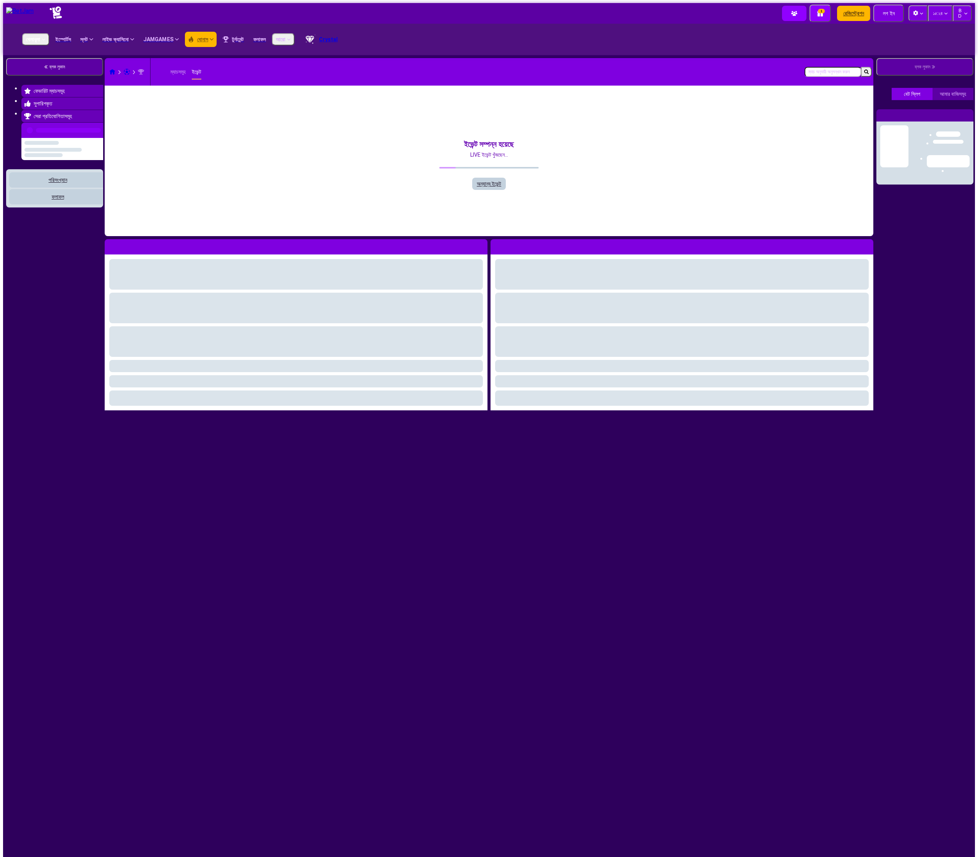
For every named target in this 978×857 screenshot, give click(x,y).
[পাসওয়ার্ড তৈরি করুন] (938, 250)
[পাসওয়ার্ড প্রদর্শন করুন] (959, 250)
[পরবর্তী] (514, 245)
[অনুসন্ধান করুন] (866, 72)
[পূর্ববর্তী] (95, 129)
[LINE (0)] (112, 71)
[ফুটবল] (126, 71)
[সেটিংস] (961, 376)
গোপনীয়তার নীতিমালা (916, 307)
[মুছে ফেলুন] (865, 245)
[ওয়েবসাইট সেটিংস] (918, 13)
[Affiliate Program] (794, 13)
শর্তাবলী (893, 307)
